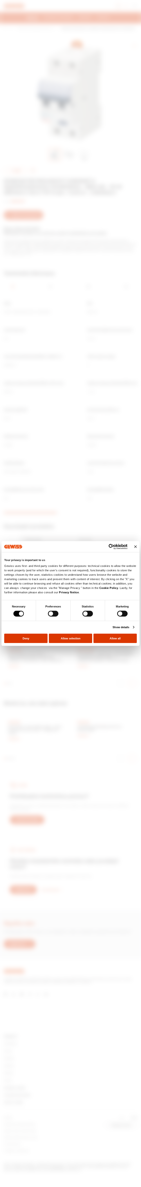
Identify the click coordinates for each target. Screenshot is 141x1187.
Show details (121, 627)
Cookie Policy (108, 587)
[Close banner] (135, 546)
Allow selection (70, 638)
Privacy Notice (69, 592)
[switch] (53, 614)
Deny (26, 638)
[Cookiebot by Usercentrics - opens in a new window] (111, 546)
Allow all (115, 638)
